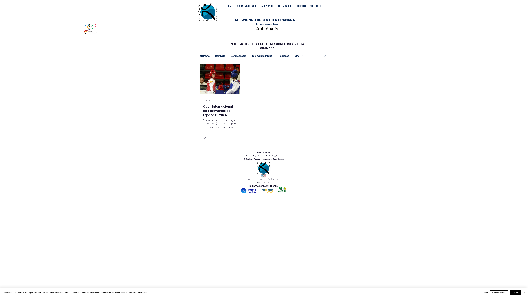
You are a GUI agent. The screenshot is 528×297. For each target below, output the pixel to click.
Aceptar (515, 292)
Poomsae (284, 55)
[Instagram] (257, 29)
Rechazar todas (499, 292)
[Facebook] (267, 29)
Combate (220, 55)
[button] (266, 6)
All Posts (205, 55)
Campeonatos (238, 55)
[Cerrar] (524, 292)
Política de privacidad (138, 292)
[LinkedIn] (276, 29)
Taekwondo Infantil (262, 55)
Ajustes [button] (484, 292)
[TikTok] (262, 29)
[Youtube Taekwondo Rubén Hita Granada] (271, 29)
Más (297, 55)
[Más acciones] (236, 100)
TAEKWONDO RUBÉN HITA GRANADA (264, 20)
